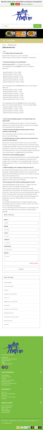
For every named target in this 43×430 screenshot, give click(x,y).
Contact (6, 290)
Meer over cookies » (27, 4)
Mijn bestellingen (6, 407)
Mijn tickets (5, 409)
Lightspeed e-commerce (16, 420)
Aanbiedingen (8, 282)
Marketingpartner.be (33, 420)
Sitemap (6, 324)
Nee (17, 4)
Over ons (6, 297)
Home (4, 45)
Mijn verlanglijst (6, 410)
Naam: (6, 219)
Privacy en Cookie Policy (11, 309)
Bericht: (6, 253)
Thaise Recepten (8, 286)
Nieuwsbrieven (6, 412)
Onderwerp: (8, 246)
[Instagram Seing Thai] (6, 367)
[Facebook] (3, 367)
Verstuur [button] (21, 269)
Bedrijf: (6, 226)
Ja (12, 4)
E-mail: (6, 233)
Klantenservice (12, 45)
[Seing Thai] (21, 14)
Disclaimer (7, 305)
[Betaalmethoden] (18, 427)
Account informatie (7, 405)
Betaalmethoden (8, 313)
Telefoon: (7, 239)
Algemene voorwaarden (11, 301)
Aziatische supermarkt (10, 294)
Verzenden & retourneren (11, 317)
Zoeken (37, 26)
